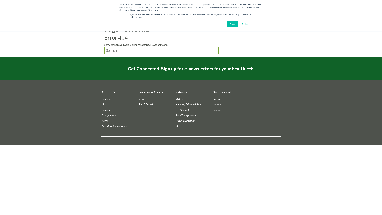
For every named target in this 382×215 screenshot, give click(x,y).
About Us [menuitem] (108, 92)
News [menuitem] (104, 120)
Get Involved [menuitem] (221, 92)
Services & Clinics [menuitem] (150, 92)
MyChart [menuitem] (180, 99)
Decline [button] (245, 24)
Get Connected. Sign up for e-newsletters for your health (187, 68)
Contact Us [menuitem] (107, 99)
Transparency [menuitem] (108, 115)
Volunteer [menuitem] (217, 104)
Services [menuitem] (142, 99)
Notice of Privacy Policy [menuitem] (188, 104)
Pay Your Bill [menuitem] (182, 110)
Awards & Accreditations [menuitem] (114, 126)
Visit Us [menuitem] (105, 104)
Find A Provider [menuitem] (146, 104)
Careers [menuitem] (105, 110)
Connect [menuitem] (216, 110)
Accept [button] (232, 24)
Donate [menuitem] (216, 99)
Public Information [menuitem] (185, 120)
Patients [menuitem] (181, 92)
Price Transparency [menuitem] (185, 115)
